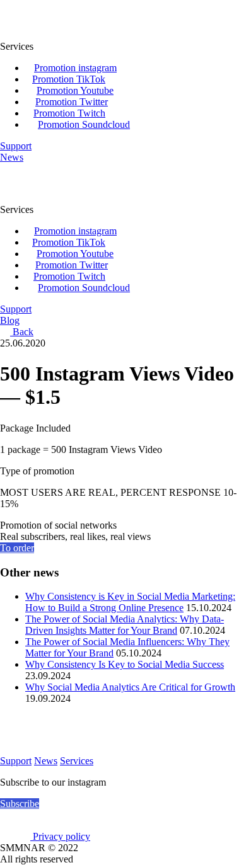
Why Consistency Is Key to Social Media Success (124, 664)
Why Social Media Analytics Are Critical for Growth (130, 687)
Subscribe (19, 803)
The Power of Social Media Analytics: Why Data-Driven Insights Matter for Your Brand (124, 625)
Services (76, 760)
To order (17, 547)
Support (16, 760)
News (45, 760)
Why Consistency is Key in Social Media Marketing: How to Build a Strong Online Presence (130, 602)
